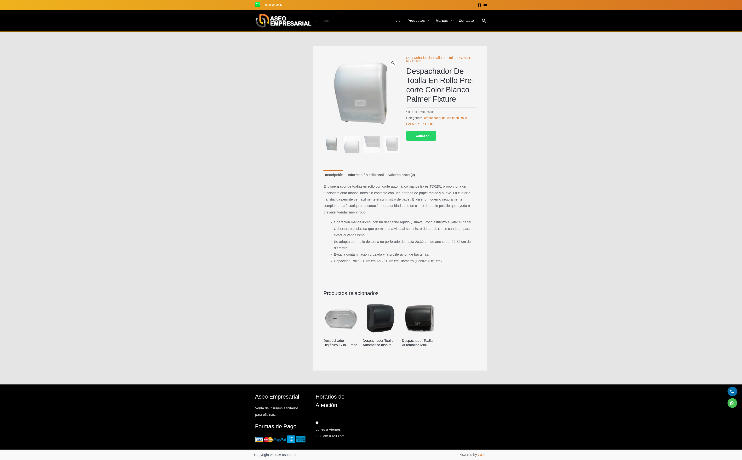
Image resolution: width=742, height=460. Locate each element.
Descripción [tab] (333, 175)
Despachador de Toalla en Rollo (430, 58)
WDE (482, 455)
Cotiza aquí (424, 136)
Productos (416, 21)
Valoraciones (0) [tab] (401, 175)
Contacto (466, 21)
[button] (484, 21)
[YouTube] (485, 5)
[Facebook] (479, 5)
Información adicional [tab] (366, 175)
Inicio (396, 21)
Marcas (442, 21)
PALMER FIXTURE (419, 124)
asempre (322, 21)
